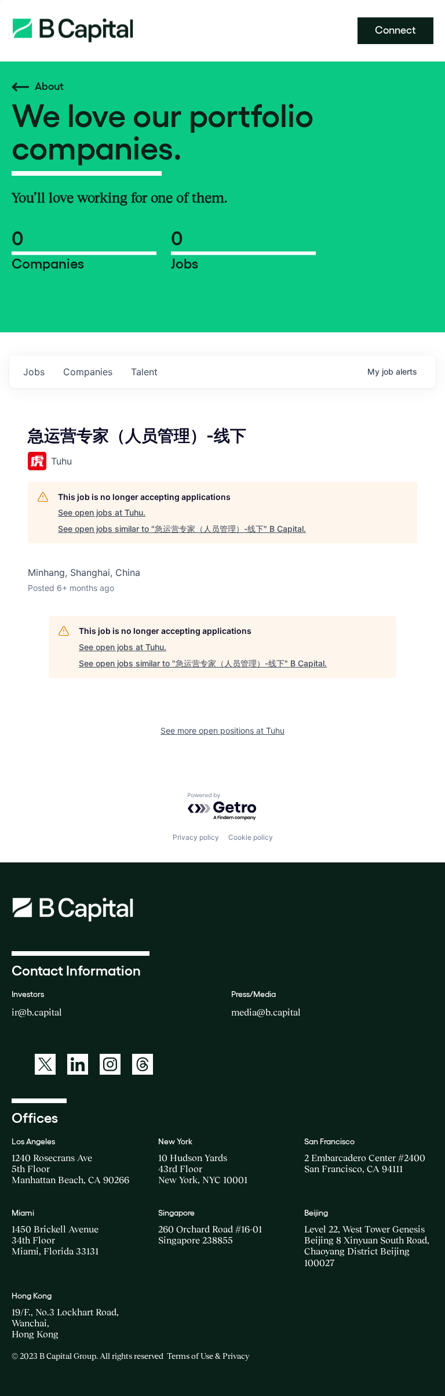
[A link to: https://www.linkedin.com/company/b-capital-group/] (77, 1064)
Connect (395, 30)
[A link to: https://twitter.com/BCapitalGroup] (45, 1064)
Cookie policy (250, 837)
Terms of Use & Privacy (208, 1356)
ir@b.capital (37, 1012)
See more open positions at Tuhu (222, 730)
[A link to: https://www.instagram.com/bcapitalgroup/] (110, 1064)
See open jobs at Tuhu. (101, 512)
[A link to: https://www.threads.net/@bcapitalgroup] (142, 1064)
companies (87, 372)
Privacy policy (196, 837)
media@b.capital (266, 1012)
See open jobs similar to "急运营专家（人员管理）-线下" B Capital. (182, 529)
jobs (34, 372)
